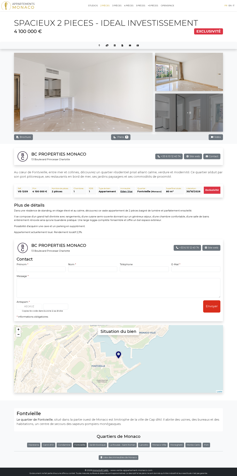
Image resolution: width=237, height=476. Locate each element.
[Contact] (130, 45)
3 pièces (117, 5)
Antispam (23, 301)
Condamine (64, 445)
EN (230, 5)
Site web (194, 156)
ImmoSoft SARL (101, 470)
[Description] (122, 45)
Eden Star (126, 191)
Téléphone (126, 264)
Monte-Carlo (193, 445)
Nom (72, 264)
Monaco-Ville (159, 445)
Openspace (167, 5)
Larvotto (143, 445)
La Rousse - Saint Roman (122, 445)
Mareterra (34, 445)
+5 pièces (153, 5)
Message (23, 276)
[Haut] (99, 45)
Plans (122, 137)
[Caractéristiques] (114, 45)
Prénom (22, 264)
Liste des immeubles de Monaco (120, 457)
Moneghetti (176, 445)
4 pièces (128, 5)
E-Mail (175, 264)
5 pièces (140, 5)
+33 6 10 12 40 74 (170, 156)
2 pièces (105, 5)
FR (226, 5)
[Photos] (107, 45)
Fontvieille (79, 445)
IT (233, 5)
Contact (213, 156)
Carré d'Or (48, 445)
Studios (93, 5)
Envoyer (212, 306)
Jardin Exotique (97, 445)
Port (206, 445)
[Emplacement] (137, 45)
